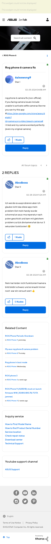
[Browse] (4, 19)
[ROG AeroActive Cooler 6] (41, 165)
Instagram (16, 498)
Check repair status (15, 435)
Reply (25, 148)
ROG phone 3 (11, 376)
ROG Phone (11, 366)
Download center (14, 439)
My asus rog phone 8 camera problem (21, 349)
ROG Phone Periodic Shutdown (19, 336)
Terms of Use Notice (12, 523)
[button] (9, 140)
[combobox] (25, 38)
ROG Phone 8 (12, 353)
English (10, 516)
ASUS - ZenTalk (17, 20)
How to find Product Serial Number (23, 428)
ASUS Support (12, 469)
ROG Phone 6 (10, 55)
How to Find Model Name (18, 424)
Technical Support (14, 443)
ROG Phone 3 (12, 380)
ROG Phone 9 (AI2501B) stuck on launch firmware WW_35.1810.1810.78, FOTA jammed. (23, 393)
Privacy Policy (32, 523)
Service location (13, 432)
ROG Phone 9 (12, 340)
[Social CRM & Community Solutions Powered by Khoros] (41, 538)
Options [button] (47, 55)
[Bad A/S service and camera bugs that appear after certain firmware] (46, 165)
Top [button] (8, 537)
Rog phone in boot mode (16, 362)
